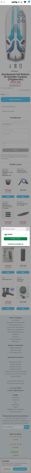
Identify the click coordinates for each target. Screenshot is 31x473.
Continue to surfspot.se (15, 244)
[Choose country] (21, 2)
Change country (15, 238)
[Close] (28, 229)
